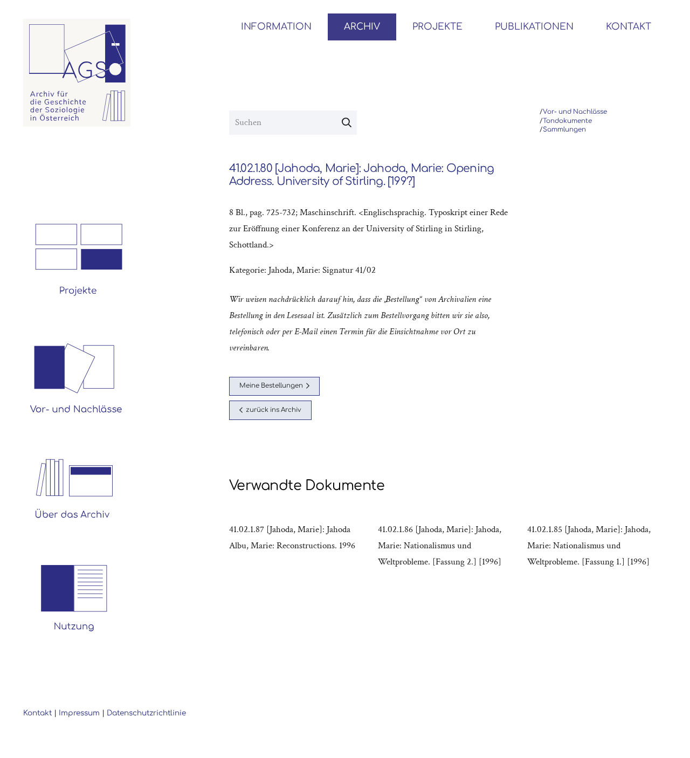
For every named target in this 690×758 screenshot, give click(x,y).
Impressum (79, 713)
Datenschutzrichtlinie (146, 713)
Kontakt (37, 713)
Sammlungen (564, 129)
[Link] (77, 73)
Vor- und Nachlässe (575, 111)
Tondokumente (567, 121)
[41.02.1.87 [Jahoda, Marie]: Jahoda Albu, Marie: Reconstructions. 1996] (299, 545)
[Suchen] (346, 123)
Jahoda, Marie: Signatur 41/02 (322, 270)
